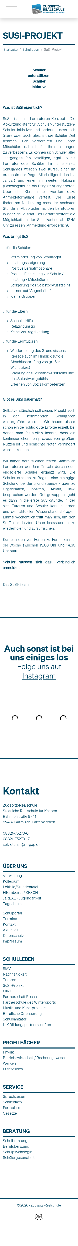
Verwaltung (12, 876)
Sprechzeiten (14, 1096)
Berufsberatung (16, 1146)
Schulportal (12, 913)
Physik (8, 1052)
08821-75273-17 (16, 839)
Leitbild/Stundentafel (20, 887)
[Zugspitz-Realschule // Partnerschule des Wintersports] (48, 9)
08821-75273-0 (15, 833)
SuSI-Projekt (13, 985)
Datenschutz (13, 936)
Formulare (11, 1108)
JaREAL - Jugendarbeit (22, 898)
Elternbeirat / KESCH (20, 893)
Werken (9, 1063)
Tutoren (9, 980)
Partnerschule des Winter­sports (29, 1002)
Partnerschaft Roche (20, 997)
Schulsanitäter (15, 1019)
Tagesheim (12, 904)
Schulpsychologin (17, 1152)
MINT (7, 991)
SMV (7, 969)
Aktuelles (10, 930)
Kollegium (11, 881)
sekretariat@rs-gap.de (22, 845)
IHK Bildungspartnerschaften (27, 1025)
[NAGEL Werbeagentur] (39, 1217)
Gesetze (10, 1113)
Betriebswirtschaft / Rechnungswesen (34, 1058)
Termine (10, 919)
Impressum (12, 941)
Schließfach (12, 1102)
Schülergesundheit (19, 1158)
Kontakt (9, 924)
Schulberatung (15, 1141)
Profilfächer (21, 1042)
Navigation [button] (11, 9)
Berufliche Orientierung (22, 1014)
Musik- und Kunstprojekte (24, 1008)
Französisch (13, 1069)
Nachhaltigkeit (15, 974)
